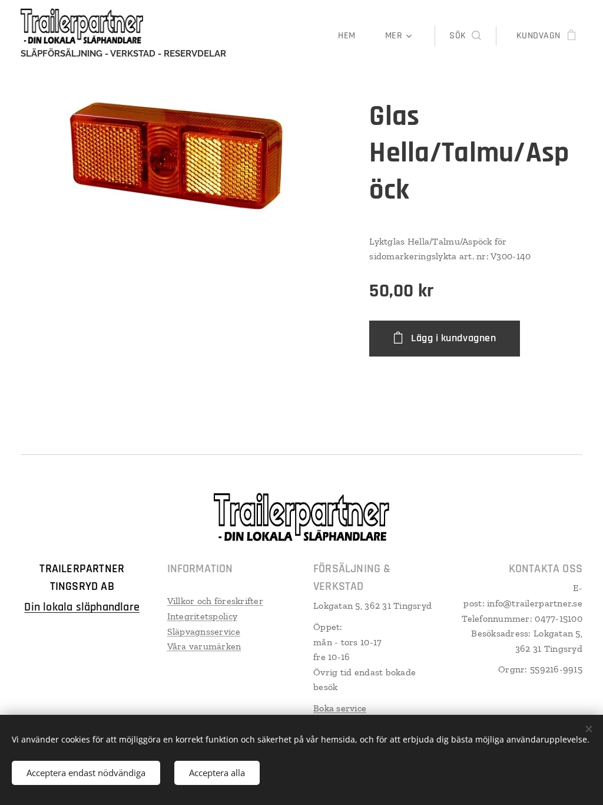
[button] (465, 36)
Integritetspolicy (202, 616)
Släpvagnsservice (203, 631)
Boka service (339, 708)
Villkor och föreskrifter (215, 600)
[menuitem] (352, 36)
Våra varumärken (204, 646)
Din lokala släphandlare (82, 607)
